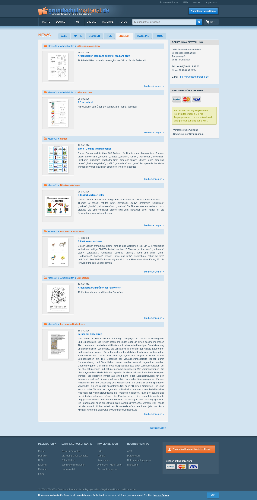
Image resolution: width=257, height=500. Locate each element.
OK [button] (213, 495)
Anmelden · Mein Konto (203, 11)
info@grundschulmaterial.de (194, 77)
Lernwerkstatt (68, 469)
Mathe (46, 22)
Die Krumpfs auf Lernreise (75, 455)
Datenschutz (133, 455)
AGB (129, 451)
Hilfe (185, 2)
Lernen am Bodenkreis (90, 334)
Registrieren (103, 460)
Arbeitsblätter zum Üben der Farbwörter (99, 287)
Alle (64, 36)
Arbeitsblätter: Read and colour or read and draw (104, 56)
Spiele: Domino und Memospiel (94, 148)
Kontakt (197, 2)
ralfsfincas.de (129, 489)
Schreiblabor (68, 460)
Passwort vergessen (107, 469)
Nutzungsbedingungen (139, 460)
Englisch (92, 22)
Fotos (123, 22)
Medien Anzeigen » (154, 86)
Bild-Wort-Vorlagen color (91, 195)
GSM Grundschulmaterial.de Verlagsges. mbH (75, 489)
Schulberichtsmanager (73, 464)
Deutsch (61, 22)
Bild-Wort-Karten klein (90, 241)
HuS (77, 22)
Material (107, 22)
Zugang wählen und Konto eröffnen (191, 449)
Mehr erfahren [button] (161, 495)
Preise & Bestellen (71, 451)
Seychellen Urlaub (110, 489)
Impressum (211, 2)
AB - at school (85, 102)
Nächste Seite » (158, 428)
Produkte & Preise (169, 2)
